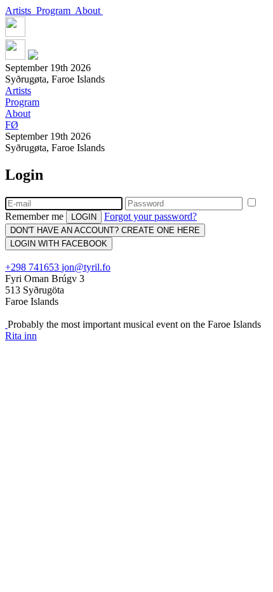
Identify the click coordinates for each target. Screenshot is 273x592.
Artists (20, 10)
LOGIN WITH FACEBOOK (58, 243)
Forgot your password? (150, 216)
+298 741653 (33, 267)
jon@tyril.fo (86, 267)
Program (55, 10)
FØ (11, 124)
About (89, 10)
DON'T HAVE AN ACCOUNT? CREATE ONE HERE (105, 230)
